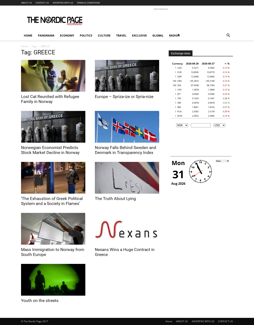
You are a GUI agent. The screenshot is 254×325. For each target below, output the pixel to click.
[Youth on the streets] (53, 280)
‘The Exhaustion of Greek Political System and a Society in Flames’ (52, 201)
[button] (228, 36)
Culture (104, 35)
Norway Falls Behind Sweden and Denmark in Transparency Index (125, 150)
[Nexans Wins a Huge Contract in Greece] (127, 229)
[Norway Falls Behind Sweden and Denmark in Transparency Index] (127, 127)
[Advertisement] (161, 20)
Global (158, 35)
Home (28, 35)
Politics (86, 35)
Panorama (46, 35)
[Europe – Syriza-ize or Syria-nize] (127, 76)
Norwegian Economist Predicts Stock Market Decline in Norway (50, 150)
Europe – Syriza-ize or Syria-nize (124, 96)
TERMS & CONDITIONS (88, 2)
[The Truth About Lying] (127, 178)
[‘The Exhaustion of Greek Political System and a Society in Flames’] (53, 178)
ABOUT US (26, 2)
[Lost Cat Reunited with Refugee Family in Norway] (53, 76)
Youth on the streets (40, 300)
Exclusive (139, 35)
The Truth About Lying (115, 198)
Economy (67, 35)
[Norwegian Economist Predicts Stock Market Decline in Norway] (53, 127)
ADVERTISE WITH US (63, 2)
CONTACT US (42, 2)
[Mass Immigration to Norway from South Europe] (53, 229)
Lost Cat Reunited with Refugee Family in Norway (50, 99)
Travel (121, 35)
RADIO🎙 (174, 35)
